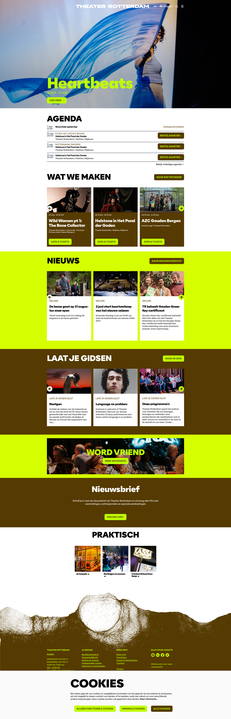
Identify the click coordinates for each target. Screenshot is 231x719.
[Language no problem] (115, 381)
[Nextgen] (69, 381)
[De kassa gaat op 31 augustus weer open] (69, 283)
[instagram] (153, 655)
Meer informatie (115, 461)
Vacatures (121, 657)
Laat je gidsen (79, 358)
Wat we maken (79, 177)
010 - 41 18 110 (53, 667)
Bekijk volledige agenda (169, 164)
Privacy (120, 669)
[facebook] (162, 655)
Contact (120, 663)
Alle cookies (161, 708)
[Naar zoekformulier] (177, 6)
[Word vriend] (115, 456)
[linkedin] (158, 655)
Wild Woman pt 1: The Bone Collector (67, 223)
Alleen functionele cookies (95, 708)
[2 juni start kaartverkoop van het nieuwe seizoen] (115, 283)
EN (155, 6)
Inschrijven (115, 517)
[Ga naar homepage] (112, 6)
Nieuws (63, 261)
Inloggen (168, 6)
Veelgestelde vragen (92, 663)
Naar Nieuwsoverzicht (167, 261)
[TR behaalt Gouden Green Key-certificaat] (162, 283)
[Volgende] (181, 208)
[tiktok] (167, 655)
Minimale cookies (133, 708)
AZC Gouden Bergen (161, 220)
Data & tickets (60, 241)
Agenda (64, 119)
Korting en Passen (90, 660)
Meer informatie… (149, 699)
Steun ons (121, 654)
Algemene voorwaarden (93, 666)
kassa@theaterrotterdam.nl (60, 670)
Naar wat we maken (169, 177)
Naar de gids (173, 358)
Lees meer (56, 100)
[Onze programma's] (162, 381)
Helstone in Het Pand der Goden (115, 223)
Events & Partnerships (127, 660)
